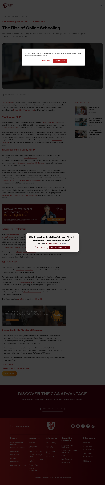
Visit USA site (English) (59, 248)
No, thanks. (41, 248)
